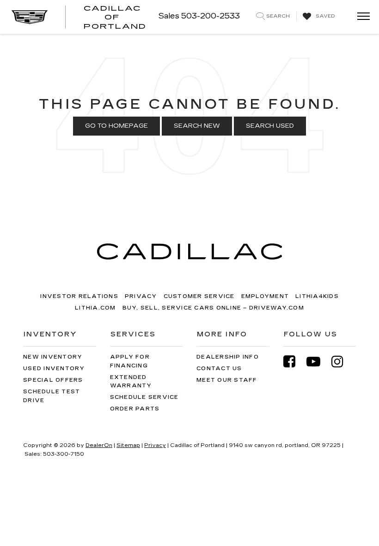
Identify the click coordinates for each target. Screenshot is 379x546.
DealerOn (99, 445)
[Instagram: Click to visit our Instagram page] (342, 362)
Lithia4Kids (317, 296)
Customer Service (199, 296)
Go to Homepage (116, 126)
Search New (197, 126)
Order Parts (135, 409)
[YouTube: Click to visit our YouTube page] (318, 362)
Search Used (270, 126)
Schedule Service (144, 397)
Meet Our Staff (226, 380)
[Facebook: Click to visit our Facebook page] (294, 362)
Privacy (141, 296)
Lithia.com (95, 308)
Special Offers (53, 380)
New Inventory (52, 357)
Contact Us (219, 369)
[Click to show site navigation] (360, 17)
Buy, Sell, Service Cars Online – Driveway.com (213, 308)
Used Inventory (54, 369)
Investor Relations (79, 296)
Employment (265, 296)
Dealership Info (227, 357)
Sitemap (128, 445)
